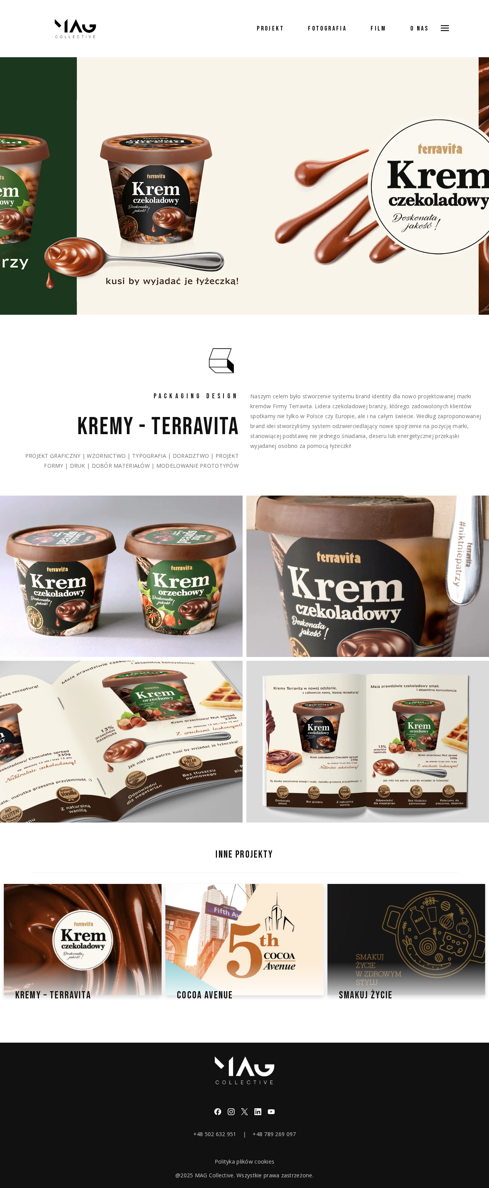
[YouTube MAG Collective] (271, 1111)
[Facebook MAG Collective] (217, 1111)
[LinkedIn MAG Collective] (257, 1111)
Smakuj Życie (366, 995)
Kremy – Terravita (53, 995)
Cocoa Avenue (205, 995)
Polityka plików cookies (244, 1161)
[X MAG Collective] (244, 1111)
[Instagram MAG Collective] (231, 1111)
